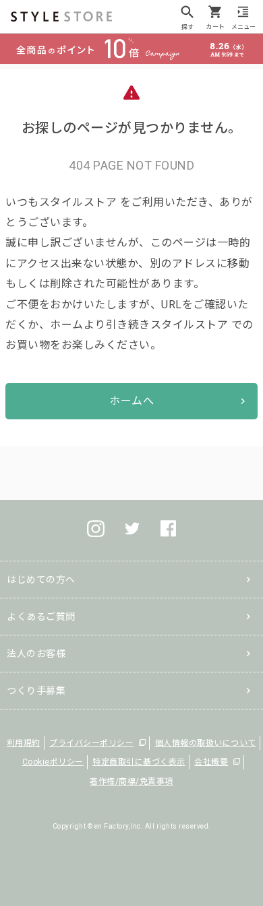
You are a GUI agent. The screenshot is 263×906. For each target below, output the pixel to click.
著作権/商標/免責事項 (131, 781)
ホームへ (131, 400)
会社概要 (211, 762)
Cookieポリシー (53, 762)
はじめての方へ (41, 579)
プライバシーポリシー (91, 743)
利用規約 (23, 743)
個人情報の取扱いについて (205, 743)
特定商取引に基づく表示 (138, 762)
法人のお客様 (36, 653)
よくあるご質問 (41, 616)
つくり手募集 (36, 690)
